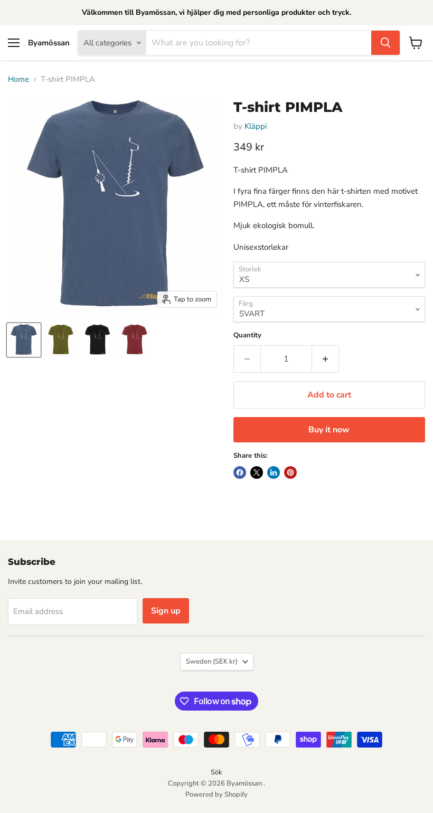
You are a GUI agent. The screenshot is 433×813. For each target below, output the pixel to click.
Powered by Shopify (216, 794)
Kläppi (255, 126)
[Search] (385, 43)
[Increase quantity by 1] (325, 359)
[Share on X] (256, 472)
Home (18, 79)
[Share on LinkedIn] (273, 472)
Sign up (166, 611)
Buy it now (329, 430)
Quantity (247, 335)
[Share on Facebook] (239, 472)
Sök (216, 772)
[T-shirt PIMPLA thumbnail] (24, 340)
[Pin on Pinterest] (290, 472)
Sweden (212, 661)
